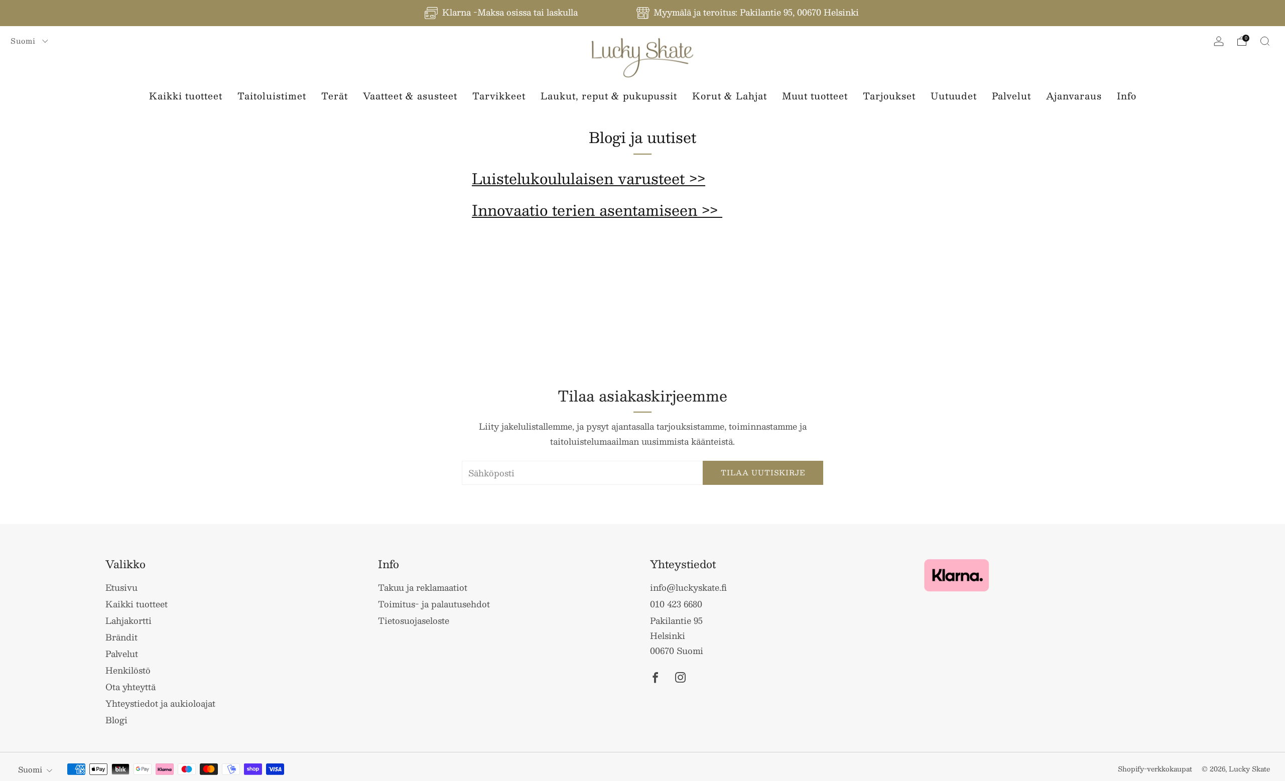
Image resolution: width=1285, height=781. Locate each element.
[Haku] (1265, 41)
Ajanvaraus (1074, 95)
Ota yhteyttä (130, 687)
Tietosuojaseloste (413, 620)
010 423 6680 (676, 604)
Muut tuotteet (815, 95)
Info (1126, 95)
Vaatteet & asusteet (410, 95)
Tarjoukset (889, 95)
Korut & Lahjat (729, 95)
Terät (334, 95)
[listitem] (502, 13)
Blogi (116, 720)
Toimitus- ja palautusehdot (434, 604)
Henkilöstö (128, 670)
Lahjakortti (128, 620)
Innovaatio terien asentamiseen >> (597, 210)
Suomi (24, 41)
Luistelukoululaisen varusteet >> (588, 178)
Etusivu (121, 587)
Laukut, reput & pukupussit (609, 95)
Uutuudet (954, 95)
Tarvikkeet (499, 95)
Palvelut (1011, 95)
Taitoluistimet (271, 95)
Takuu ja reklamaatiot (422, 587)
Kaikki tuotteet (185, 95)
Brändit (121, 637)
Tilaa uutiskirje (763, 472)
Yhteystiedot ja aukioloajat (160, 703)
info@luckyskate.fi (688, 587)
